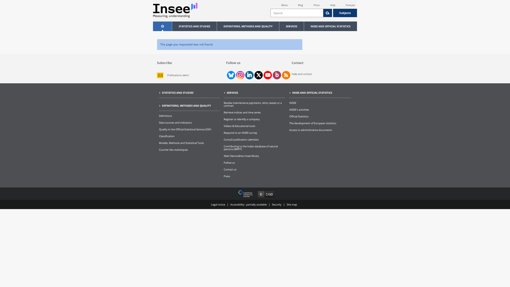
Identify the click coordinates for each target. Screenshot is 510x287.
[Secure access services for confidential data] (266, 197)
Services (291, 26)
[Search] (327, 13)
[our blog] (277, 75)
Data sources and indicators (175, 122)
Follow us (229, 162)
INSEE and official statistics (330, 26)
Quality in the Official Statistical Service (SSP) (185, 129)
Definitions (165, 116)
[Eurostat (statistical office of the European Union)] (246, 197)
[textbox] (297, 13)
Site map (292, 204)
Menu (284, 5)
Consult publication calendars (241, 139)
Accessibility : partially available (248, 204)
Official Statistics (299, 116)
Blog (300, 5)
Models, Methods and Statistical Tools (181, 143)
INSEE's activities (299, 109)
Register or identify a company (242, 119)
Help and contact (302, 74)
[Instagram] (239, 75)
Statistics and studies (194, 26)
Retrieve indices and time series (242, 112)
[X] (258, 75)
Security (276, 204)
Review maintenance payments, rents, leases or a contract (253, 104)
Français (350, 5)
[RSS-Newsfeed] (286, 75)
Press (317, 5)
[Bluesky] (230, 75)
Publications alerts (178, 75)
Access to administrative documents (310, 130)
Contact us (230, 169)
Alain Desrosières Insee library (241, 156)
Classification (167, 136)
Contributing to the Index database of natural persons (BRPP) (251, 147)
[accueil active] (162, 26)
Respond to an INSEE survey (240, 133)
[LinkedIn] (249, 75)
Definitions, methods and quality (248, 26)
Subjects (345, 13)
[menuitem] (162, 26)
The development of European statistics (312, 123)
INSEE (292, 103)
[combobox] (314, 13)
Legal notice (218, 204)
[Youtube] (268, 75)
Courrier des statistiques (173, 149)
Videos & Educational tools (239, 126)
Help (332, 5)
